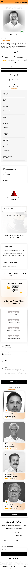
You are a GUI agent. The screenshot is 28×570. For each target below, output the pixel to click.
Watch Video (14, 67)
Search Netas (19, 543)
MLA (5, 540)
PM (4, 543)
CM (4, 535)
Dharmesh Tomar (10, 416)
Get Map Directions (14, 79)
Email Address (7, 353)
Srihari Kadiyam (10, 446)
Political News (19, 535)
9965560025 (20, 57)
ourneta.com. (11, 566)
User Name (7, 345)
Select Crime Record (8, 208)
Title (5, 360)
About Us (18, 540)
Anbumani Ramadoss (11, 476)
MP (4, 538)
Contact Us (18, 538)
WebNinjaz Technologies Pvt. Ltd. (14, 568)
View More (14, 514)
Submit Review (15, 71)
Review (6, 367)
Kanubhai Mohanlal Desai (13, 507)
